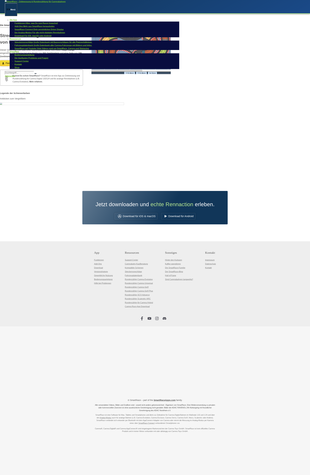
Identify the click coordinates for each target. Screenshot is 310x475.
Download (98, 268)
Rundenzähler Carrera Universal (139, 283)
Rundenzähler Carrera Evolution (139, 279)
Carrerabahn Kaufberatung (136, 264)
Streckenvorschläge (133, 272)
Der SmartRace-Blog (174, 272)
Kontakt (208, 268)
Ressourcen (15, 39)
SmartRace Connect (146, 423)
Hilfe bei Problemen (102, 283)
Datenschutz (210, 264)
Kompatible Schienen (134, 268)
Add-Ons (98, 264)
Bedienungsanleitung (103, 279)
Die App (13, 20)
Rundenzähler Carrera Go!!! (137, 287)
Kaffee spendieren (173, 264)
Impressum (210, 260)
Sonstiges (14, 52)
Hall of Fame (170, 275)
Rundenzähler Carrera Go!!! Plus (139, 291)
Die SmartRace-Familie (175, 268)
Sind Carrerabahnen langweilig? (179, 279)
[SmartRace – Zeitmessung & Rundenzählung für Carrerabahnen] (35, 2)
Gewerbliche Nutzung (103, 275)
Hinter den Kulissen (173, 260)
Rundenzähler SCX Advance (137, 295)
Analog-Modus (105, 418)
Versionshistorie (101, 272)
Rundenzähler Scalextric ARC (138, 299)
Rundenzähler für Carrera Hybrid (139, 303)
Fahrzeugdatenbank (133, 275)
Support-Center (131, 260)
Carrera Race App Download (137, 306)
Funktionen (99, 260)
